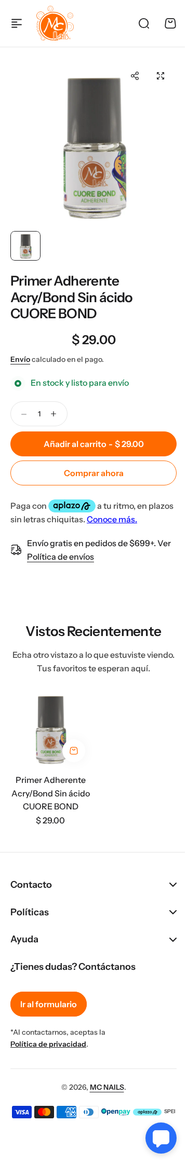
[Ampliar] (93, 143)
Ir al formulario (48, 1013)
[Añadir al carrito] (73, 750)
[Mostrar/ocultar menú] (16, 23)
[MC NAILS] (55, 23)
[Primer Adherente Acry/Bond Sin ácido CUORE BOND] (50, 727)
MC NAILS (103, 1096)
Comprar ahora (94, 473)
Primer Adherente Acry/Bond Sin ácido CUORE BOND (71, 297)
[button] (134, 76)
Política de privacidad (48, 1053)
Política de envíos (60, 556)
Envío (20, 359)
